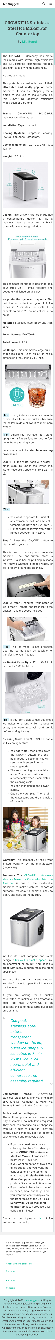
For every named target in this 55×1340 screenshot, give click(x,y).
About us (10, 1280)
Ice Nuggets (11, 4)
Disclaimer (11, 1271)
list (40, 1218)
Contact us (11, 1288)
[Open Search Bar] (43, 4)
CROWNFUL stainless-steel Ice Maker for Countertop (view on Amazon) (28, 879)
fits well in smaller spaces (31, 960)
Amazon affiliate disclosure (19, 1263)
